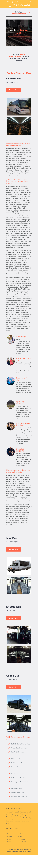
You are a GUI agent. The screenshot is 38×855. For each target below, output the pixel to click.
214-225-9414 (21, 5)
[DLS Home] (19, 12)
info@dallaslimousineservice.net (20, 2)
